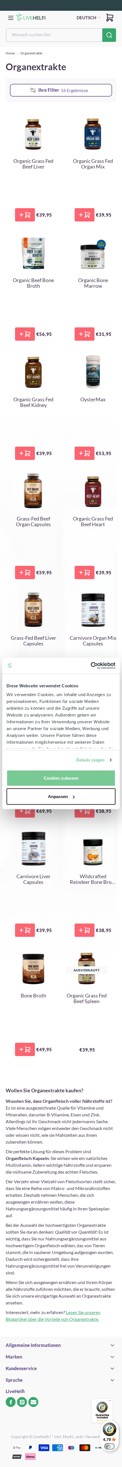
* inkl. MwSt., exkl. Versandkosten (82, 1436)
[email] (33, 1402)
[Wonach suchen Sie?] (109, 35)
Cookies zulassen (61, 777)
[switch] (109, 1446)
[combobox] (54, 35)
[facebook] (11, 1402)
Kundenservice (21, 1368)
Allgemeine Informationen (33, 1345)
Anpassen (58, 796)
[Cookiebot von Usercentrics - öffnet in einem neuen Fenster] (90, 665)
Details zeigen (90, 760)
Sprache (14, 1380)
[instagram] (22, 1402)
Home (10, 53)
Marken (14, 1356)
